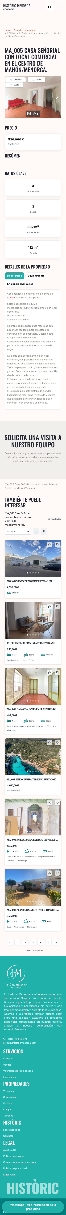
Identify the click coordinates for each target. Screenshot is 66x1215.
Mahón (11, 297)
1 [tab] (27, 573)
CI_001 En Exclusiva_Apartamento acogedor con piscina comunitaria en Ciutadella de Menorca (31, 643)
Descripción (14, 275)
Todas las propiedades (25, 30)
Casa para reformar (35, 726)
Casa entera (19, 726)
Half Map (44, 531)
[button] (60, 7)
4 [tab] (36, 573)
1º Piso (31, 660)
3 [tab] (33, 573)
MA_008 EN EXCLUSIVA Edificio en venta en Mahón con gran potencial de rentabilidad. (32, 840)
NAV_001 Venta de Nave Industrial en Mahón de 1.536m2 (29, 581)
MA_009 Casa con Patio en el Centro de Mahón (31, 709)
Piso (23, 660)
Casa (9, 726)
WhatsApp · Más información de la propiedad (33, 1206)
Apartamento (12, 660)
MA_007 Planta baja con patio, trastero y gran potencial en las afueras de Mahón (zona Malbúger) (32, 910)
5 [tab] (38, 573)
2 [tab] (30, 573)
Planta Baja (11, 730)
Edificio (17, 856)
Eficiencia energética (20, 283)
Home (8, 30)
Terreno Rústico (14, 790)
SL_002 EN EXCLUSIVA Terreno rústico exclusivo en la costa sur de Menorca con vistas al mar (32, 779)
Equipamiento (36, 275)
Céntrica (50, 726)
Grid (36, 531)
